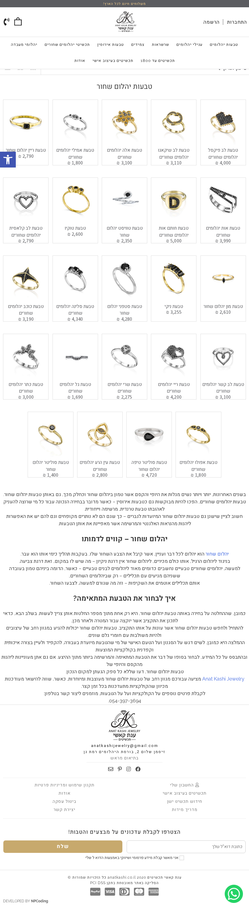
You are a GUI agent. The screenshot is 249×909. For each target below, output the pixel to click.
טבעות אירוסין (110, 44)
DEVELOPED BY (25, 901)
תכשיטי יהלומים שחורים (67, 44)
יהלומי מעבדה (24, 44)
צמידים (138, 44)
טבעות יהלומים (224, 44)
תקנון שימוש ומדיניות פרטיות (64, 784)
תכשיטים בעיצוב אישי (113, 60)
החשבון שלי (182, 784)
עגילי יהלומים (189, 44)
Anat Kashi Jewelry (223, 679)
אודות (79, 60)
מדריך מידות (184, 809)
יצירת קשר (64, 809)
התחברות (237, 22)
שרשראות (160, 44)
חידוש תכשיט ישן (184, 801)
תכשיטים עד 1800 (158, 60)
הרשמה (211, 22)
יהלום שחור (217, 554)
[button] (8, 159)
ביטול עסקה (64, 801)
